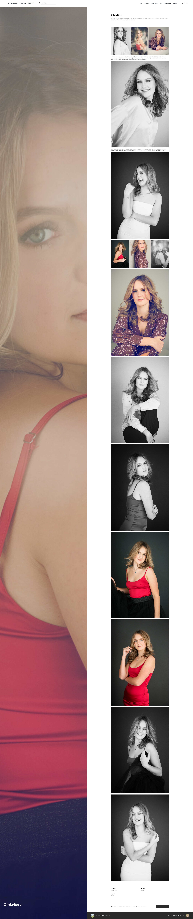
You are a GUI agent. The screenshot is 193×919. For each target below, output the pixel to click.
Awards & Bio (168, 3)
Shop (161, 3)
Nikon (112, 895)
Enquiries (175, 3)
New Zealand (114, 890)
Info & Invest (155, 3)
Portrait (142, 890)
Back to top (161, 906)
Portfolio (147, 3)
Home (141, 3)
